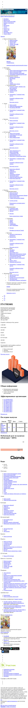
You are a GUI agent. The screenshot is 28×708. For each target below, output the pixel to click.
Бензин (11, 222)
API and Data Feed (14, 275)
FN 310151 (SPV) (8, 411)
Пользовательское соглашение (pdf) (13, 674)
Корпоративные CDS (15, 154)
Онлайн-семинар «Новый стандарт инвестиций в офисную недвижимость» (14, 602)
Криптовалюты (13, 194)
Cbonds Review (7, 563)
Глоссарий (12, 45)
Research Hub (13, 41)
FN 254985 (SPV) (8, 407)
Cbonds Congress (18, 599)
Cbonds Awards (13, 90)
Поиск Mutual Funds (15, 137)
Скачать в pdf (7, 582)
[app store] (5, 649)
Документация (13, 279)
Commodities (13, 224)
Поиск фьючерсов (15, 150)
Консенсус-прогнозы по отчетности (13, 547)
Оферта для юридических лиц (11, 586)
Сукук (11, 82)
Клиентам (6, 672)
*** (9, 427)
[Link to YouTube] (4, 657)
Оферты (12, 173)
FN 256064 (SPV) (8, 410)
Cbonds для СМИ (14, 44)
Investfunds (6, 636)
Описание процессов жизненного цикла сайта (15, 583)
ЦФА (5, 24)
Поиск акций (13, 105)
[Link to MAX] (4, 661)
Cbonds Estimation (8, 480)
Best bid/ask (6, 25)
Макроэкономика (14, 209)
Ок (1, 699)
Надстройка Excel (8, 519)
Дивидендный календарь (16, 106)
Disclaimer (6, 676)
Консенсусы (7, 20)
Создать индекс (7, 544)
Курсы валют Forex (14, 196)
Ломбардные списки (15, 84)
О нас (5, 574)
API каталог (13, 276)
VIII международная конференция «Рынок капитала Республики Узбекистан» (14, 606)
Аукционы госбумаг (15, 174)
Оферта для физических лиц (11, 584)
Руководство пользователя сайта (12, 579)
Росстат (11, 211)
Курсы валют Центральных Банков (18, 195)
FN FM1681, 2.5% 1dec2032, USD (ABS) (3, 427)
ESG (11, 81)
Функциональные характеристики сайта (14, 580)
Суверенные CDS (14, 153)
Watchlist (6, 31)
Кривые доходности (9, 23)
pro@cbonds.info (5, 632)
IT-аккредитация (8, 590)
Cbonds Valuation (8, 483)
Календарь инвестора (15, 178)
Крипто (6, 28)
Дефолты (12, 170)
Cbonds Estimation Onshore (10, 481)
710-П (5, 530)
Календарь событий (15, 169)
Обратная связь (7, 670)
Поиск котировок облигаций (17, 73)
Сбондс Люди (7, 34)
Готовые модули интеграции (17, 277)
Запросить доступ (11, 293)
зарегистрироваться (12, 701)
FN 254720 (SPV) (8, 405)
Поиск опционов (14, 152)
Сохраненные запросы (15, 256)
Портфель (6, 19)
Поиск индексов (14, 192)
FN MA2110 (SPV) (8, 400)
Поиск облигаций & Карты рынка (18, 70)
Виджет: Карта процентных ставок (12, 551)
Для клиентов (7, 572)
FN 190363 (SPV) (8, 402)
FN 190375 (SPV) (8, 403)
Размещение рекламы (9, 669)
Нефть (11, 221)
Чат (10, 259)
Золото (5, 27)
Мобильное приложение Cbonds (18, 254)
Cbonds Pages (13, 89)
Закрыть (3, 36)
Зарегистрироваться (9, 16)
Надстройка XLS (8, 32)
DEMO (8, 286)
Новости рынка (13, 40)
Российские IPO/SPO (15, 107)
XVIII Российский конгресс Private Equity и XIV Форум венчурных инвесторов (15, 610)
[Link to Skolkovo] (8, 667)
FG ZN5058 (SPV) (8, 399)
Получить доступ (5, 354)
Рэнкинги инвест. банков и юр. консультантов (15, 484)
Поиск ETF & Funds (15, 133)
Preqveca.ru (6, 642)
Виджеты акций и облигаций (17, 258)
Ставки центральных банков (17, 198)
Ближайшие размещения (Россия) (18, 74)
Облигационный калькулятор (17, 255)
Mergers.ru (6, 640)
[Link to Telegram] (4, 655)
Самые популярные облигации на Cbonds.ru (15, 493)
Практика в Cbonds (8, 576)
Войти (2, 16)
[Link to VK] (4, 659)
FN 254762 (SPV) (8, 406)
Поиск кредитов (14, 120)
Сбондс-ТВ (6, 30)
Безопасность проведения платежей (13, 575)
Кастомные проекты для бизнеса (18, 280)
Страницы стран (14, 208)
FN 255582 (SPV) (8, 409)
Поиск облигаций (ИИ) (10, 21)
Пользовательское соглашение (11, 673)
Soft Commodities (14, 225)
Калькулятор (7, 595)
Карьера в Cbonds (8, 578)
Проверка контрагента (15, 262)
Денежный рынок (14, 175)
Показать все (4, 414)
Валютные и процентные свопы (18, 156)
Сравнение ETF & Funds (16, 134)
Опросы (12, 92)
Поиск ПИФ (13, 136)
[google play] (14, 649)
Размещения (13, 171)
